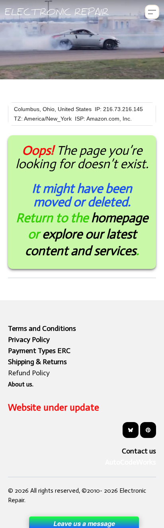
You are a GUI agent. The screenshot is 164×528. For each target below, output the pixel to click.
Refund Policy (29, 373)
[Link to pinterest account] (148, 430)
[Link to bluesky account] (131, 430)
